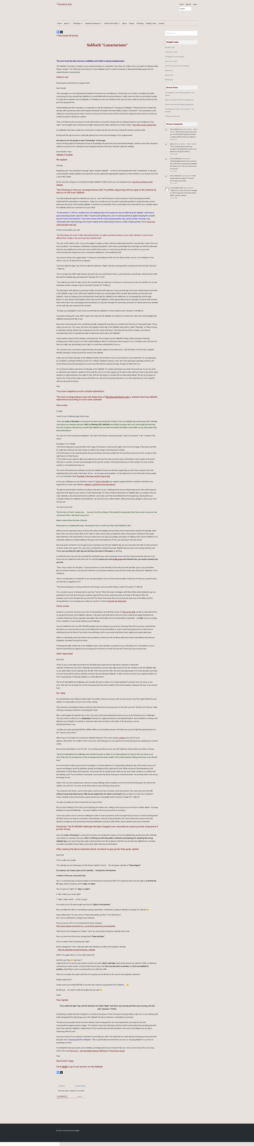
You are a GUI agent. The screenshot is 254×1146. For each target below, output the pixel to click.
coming (122, 738)
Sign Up (188, 4)
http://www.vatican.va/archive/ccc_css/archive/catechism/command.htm (85, 926)
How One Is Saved (117, 1051)
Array (77, 1131)
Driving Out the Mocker (172, 116)
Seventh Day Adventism (117, 601)
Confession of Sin (171, 52)
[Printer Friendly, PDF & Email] (67, 35)
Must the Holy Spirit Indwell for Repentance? (179, 100)
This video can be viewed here (144, 125)
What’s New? (169, 75)
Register (83, 1086)
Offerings (140, 23)
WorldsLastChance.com (117, 397)
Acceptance (186, 159)
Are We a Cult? (170, 47)
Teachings (77, 23)
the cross (118, 559)
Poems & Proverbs (111, 23)
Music (124, 23)
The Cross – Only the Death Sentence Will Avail (88, 1051)
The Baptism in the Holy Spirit (174, 57)
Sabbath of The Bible (64, 155)
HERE (64, 1066)
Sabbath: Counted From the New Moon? (99, 484)
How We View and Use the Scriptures (177, 66)
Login (195, 4)
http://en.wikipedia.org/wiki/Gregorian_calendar (76, 950)
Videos (131, 23)
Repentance (169, 70)
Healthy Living (151, 23)
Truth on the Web (102, 482)
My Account (169, 80)
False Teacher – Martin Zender (186, 144)
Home (59, 23)
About (66, 23)
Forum (181, 4)
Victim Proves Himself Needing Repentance (179, 104)
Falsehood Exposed (92, 23)
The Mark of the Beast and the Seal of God (93, 476)
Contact (161, 23)
